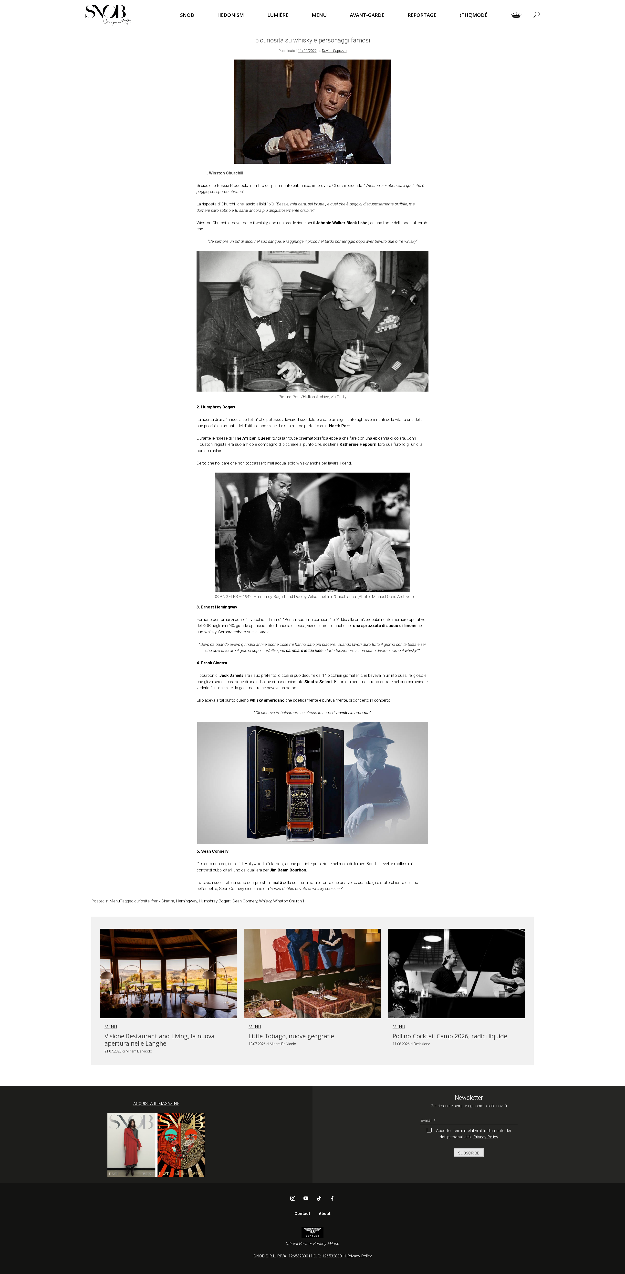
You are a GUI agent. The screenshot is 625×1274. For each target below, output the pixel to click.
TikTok (319, 1198)
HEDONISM (230, 15)
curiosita (142, 901)
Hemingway (186, 901)
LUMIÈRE (277, 15)
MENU (319, 15)
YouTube (305, 1198)
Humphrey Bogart (215, 901)
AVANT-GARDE (367, 15)
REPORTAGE (422, 15)
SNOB (187, 15)
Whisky (265, 901)
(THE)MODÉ (473, 15)
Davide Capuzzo (334, 51)
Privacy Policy (485, 1136)
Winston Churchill (288, 901)
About (325, 1213)
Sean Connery (244, 901)
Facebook (332, 1198)
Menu (114, 901)
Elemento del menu (516, 15)
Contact (302, 1213)
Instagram (292, 1198)
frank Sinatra (162, 901)
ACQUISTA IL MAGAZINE (156, 1103)
